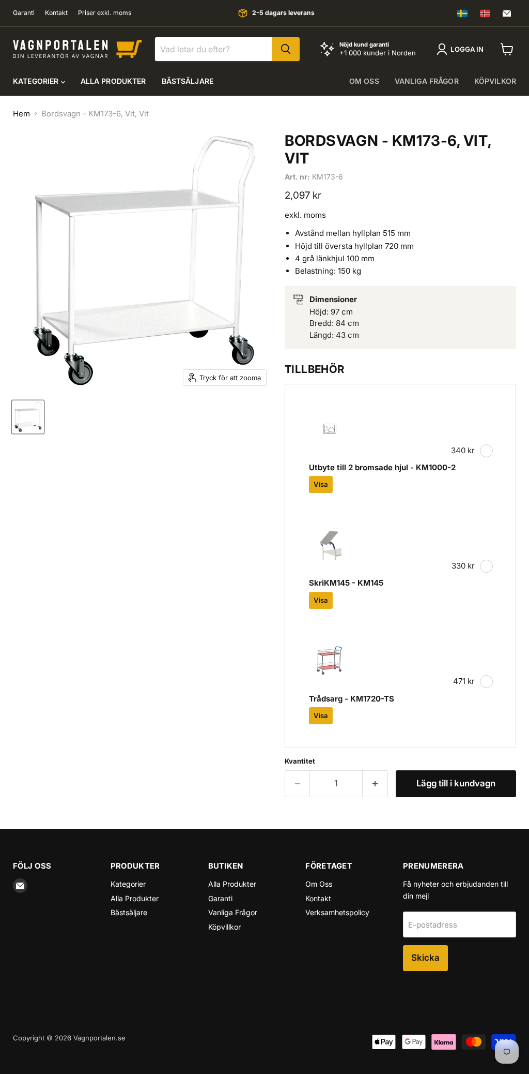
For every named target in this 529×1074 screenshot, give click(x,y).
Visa (321, 484)
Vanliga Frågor (232, 912)
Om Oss (318, 883)
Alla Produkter (113, 81)
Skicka (425, 957)
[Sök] (286, 49)
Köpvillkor (224, 926)
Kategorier (37, 81)
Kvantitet (300, 761)
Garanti (24, 13)
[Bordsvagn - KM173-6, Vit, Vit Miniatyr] (28, 417)
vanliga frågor (427, 81)
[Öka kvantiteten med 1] (375, 783)
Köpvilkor (495, 81)
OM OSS (364, 81)
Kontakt (56, 13)
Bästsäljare (188, 81)
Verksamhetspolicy (337, 912)
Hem (21, 113)
